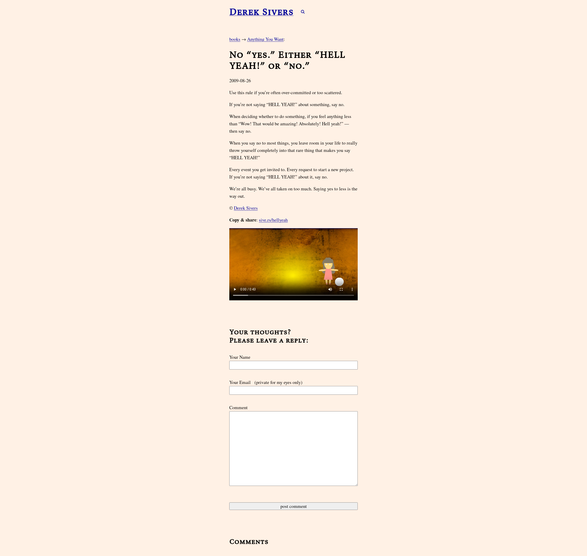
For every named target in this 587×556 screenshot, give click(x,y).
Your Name (239, 357)
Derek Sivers (261, 11)
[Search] (300, 11)
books (234, 39)
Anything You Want (265, 39)
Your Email (265, 382)
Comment (238, 407)
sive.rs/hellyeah (273, 220)
